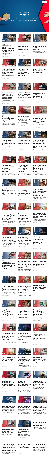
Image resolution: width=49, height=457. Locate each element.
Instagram (15, 2)
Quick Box (25, 2)
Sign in (39, 2)
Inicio (3, 2)
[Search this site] (37, 2)
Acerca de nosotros (8, 2)
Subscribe (44, 2)
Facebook (20, 2)
